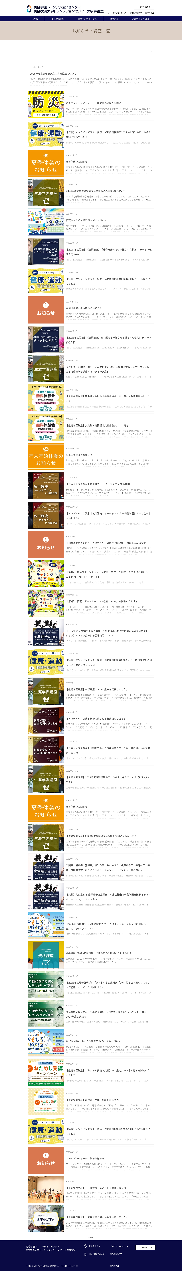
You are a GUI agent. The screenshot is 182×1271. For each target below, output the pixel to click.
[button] (150, 50)
